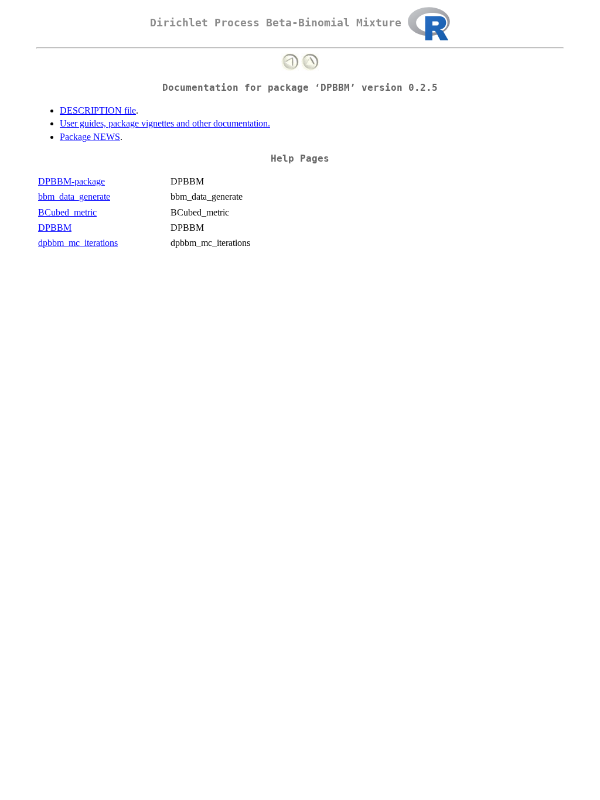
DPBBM (54, 228)
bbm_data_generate (74, 196)
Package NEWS (90, 137)
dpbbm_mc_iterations (78, 243)
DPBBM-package (71, 181)
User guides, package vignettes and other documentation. (165, 123)
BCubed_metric (67, 212)
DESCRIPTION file (98, 110)
